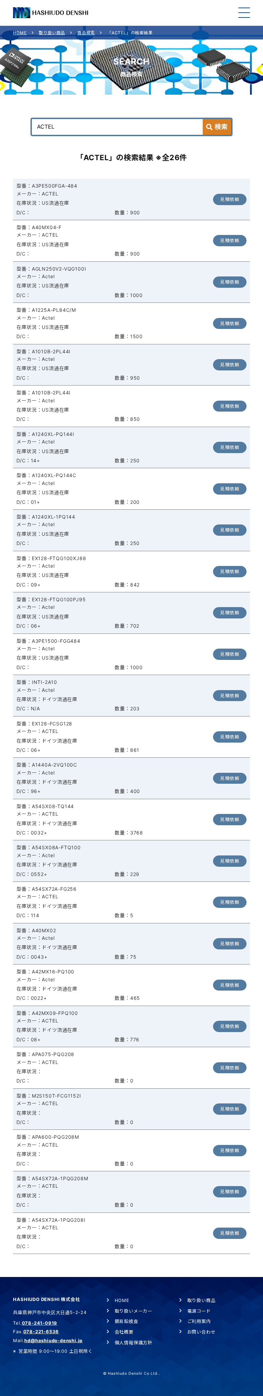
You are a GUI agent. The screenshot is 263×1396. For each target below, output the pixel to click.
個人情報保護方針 (133, 1342)
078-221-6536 (41, 1331)
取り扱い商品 (52, 32)
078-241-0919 (40, 1323)
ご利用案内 (199, 1321)
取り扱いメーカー (133, 1311)
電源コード (199, 1311)
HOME (19, 32)
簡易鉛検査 (126, 1321)
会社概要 (124, 1332)
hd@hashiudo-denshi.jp (53, 1340)
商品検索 (86, 32)
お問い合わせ (201, 1332)
